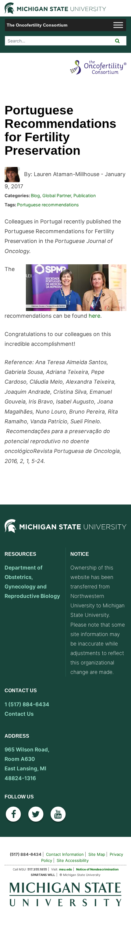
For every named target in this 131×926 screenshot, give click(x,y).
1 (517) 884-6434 (27, 704)
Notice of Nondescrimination (97, 869)
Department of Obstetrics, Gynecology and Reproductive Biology (32, 581)
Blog (35, 195)
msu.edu (65, 869)
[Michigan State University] (65, 532)
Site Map (96, 854)
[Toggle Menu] (118, 25)
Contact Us (19, 714)
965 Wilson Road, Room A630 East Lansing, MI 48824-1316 (27, 763)
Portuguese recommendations (48, 204)
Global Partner (56, 195)
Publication (84, 195)
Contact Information (65, 854)
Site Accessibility (73, 860)
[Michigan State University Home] (65, 894)
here (94, 316)
